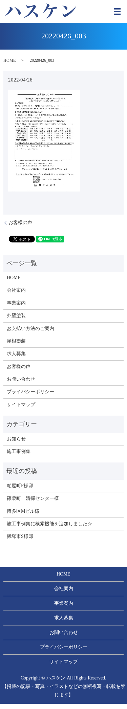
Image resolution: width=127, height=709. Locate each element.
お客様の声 (20, 222)
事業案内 (16, 303)
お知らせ (16, 438)
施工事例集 (18, 451)
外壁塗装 (16, 315)
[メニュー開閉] (117, 11)
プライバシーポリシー (30, 391)
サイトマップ (21, 404)
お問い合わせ (21, 379)
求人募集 (16, 353)
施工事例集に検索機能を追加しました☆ (49, 523)
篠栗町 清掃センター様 (33, 498)
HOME (9, 60)
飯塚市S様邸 (20, 536)
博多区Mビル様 (23, 511)
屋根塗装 (16, 341)
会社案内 (16, 290)
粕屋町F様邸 (20, 485)
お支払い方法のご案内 (30, 328)
